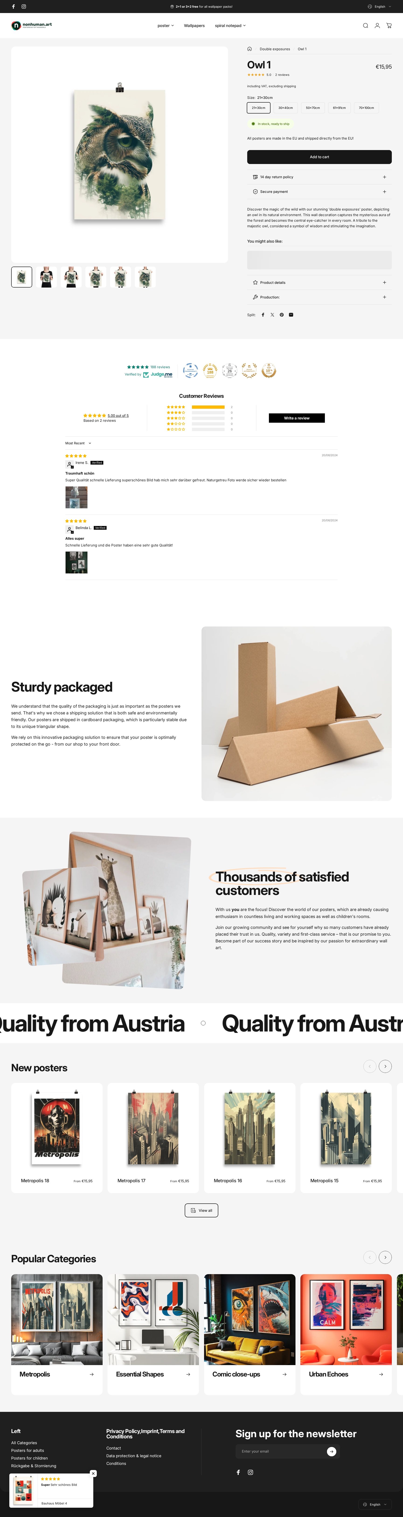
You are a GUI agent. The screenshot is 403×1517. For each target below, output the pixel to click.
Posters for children (29, 1458)
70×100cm (366, 108)
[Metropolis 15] (346, 1128)
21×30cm (258, 108)
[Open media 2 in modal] (119, 155)
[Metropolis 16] (249, 1128)
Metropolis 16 (228, 1180)
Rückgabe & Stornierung (33, 1466)
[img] (76, 456)
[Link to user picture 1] (76, 497)
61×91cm (339, 108)
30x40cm (285, 108)
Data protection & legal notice (133, 1455)
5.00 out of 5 (118, 415)
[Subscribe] (331, 1451)
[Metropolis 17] (153, 1128)
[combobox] (380, 6)
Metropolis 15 (324, 1180)
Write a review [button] (297, 418)
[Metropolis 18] (57, 1128)
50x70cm (313, 108)
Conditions (116, 1463)
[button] (176, 407)
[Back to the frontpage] (249, 49)
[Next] (215, 164)
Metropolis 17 (132, 1180)
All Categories (24, 1442)
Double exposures (275, 49)
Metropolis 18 (35, 1180)
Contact (113, 1448)
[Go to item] (21, 277)
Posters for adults (27, 1450)
